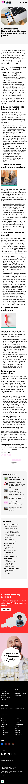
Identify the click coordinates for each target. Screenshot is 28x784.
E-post (6, 554)
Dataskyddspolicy (5, 693)
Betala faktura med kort (20, 693)
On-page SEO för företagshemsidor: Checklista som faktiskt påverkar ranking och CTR (16, 492)
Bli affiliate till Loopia (19, 708)
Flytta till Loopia (4, 724)
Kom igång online (8, 550)
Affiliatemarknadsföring (10, 526)
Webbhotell (17, 730)
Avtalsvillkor (3, 695)
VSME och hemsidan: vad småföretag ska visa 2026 (16, 478)
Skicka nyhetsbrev (19, 724)
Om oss (3, 689)
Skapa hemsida (8, 558)
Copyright (3, 699)
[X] (10, 455)
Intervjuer (6, 545)
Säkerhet (7, 571)
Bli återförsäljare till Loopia (7, 708)
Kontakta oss (6, 609)
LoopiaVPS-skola (9, 570)
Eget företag (7, 543)
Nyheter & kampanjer (10, 556)
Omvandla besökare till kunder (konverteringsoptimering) (12, 532)
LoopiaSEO (3, 734)
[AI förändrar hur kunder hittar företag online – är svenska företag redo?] (6, 503)
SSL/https (7, 573)
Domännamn (8, 552)
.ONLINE (14, 449)
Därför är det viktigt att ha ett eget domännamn (16, 497)
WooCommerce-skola (10, 541)
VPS (6, 575)
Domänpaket (4, 720)
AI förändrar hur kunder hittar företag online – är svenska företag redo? (16, 503)
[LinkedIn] (5, 455)
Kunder (6, 548)
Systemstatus (18, 691)
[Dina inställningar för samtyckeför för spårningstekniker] (2, 781)
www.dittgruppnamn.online (16, 129)
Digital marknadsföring (10, 524)
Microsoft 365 (18, 720)
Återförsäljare (8, 547)
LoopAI (2, 728)
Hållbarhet (3, 691)
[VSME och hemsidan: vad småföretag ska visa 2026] (6, 479)
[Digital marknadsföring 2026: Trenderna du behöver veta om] (6, 508)
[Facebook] (2, 455)
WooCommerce (8, 539)
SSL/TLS (17, 726)
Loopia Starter (18, 718)
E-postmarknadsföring (10, 528)
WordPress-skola (9, 566)
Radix (10, 447)
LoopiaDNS (3, 730)
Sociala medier (16, 460)
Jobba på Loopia (5, 697)
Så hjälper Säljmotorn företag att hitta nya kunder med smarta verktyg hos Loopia (17, 485)
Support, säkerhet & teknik (11, 568)
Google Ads (8, 529)
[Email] (7, 455)
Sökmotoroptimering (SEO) (11, 535)
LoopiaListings (4, 732)
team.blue (12, 768)
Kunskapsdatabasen (19, 689)
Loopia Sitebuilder (9, 561)
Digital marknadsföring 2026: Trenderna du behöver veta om (17, 509)
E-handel (6, 537)
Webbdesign (8, 563)
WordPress (7, 564)
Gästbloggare (15, 463)
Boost (2, 717)
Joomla (6, 560)
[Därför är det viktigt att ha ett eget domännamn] (6, 498)
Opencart (17, 722)
